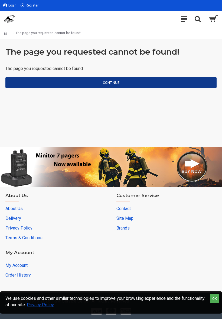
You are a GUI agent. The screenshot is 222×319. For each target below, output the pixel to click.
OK (214, 299)
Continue (111, 83)
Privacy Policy (40, 304)
